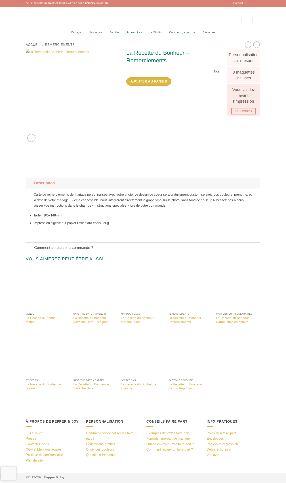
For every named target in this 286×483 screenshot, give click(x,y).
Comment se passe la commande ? (63, 248)
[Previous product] (256, 44)
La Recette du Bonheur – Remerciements (186, 320)
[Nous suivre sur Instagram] (254, 3)
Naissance (95, 32)
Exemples (209, 32)
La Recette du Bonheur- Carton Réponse (185, 386)
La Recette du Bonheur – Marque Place (138, 320)
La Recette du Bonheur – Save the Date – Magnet (91, 320)
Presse (31, 438)
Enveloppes (215, 438)
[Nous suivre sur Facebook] (250, 3)
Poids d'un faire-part (221, 433)
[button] (247, 20)
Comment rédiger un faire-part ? (169, 449)
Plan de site (34, 460)
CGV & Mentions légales (44, 449)
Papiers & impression (222, 444)
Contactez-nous (37, 444)
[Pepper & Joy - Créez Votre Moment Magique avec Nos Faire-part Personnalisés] (143, 18)
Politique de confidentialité (44, 455)
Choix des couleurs (100, 449)
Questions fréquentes (101, 455)
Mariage (76, 32)
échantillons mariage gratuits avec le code (67, 3)
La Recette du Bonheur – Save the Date (91, 386)
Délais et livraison (219, 449)
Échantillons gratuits (100, 444)
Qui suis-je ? (35, 433)
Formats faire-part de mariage (168, 438)
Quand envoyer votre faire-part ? (170, 444)
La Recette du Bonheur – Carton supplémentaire (234, 320)
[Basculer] (30, 183)
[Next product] (248, 44)
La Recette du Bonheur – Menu (43, 320)
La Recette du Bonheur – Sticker (43, 386)
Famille (114, 32)
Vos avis (213, 455)
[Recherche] (236, 20)
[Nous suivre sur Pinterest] (258, 3)
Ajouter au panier (148, 81)
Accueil (33, 45)
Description (44, 183)
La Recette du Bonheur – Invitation (138, 386)
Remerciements (60, 45)
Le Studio (155, 32)
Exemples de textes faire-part (167, 433)
